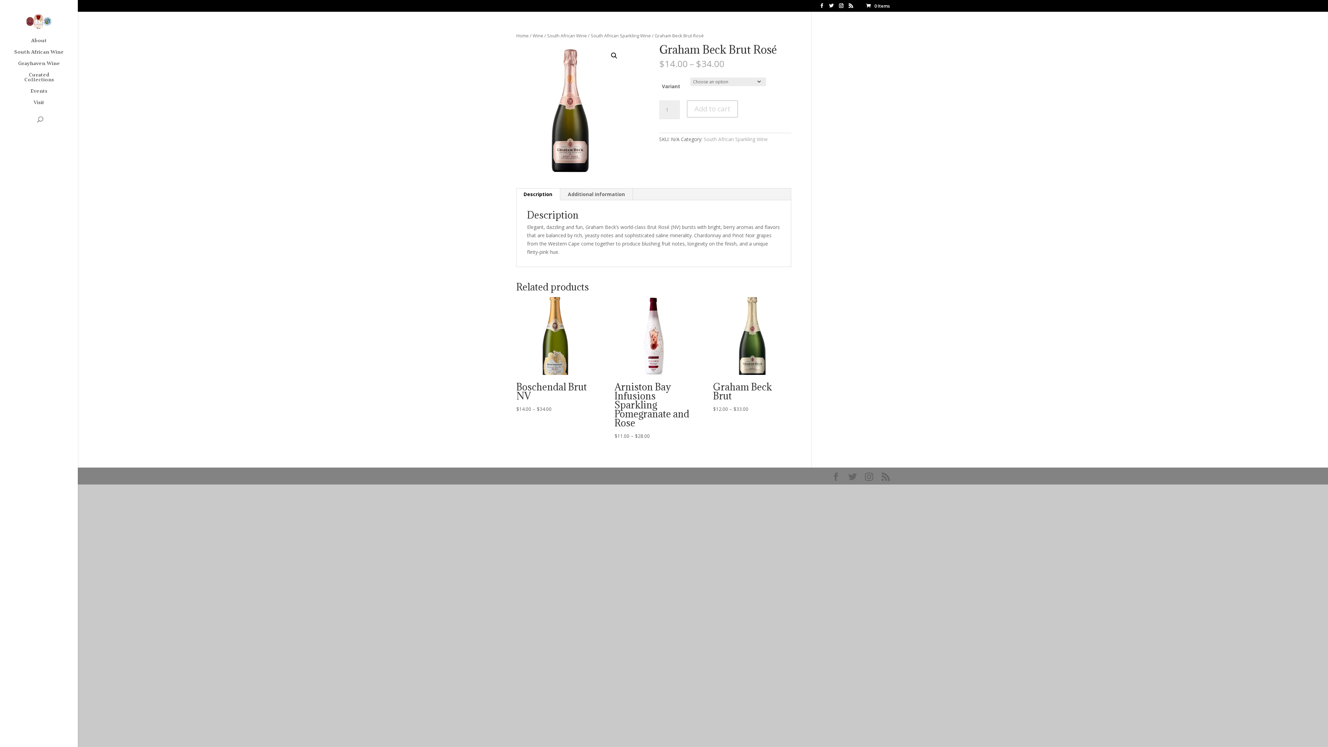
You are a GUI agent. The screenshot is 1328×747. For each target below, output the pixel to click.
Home (522, 36)
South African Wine (39, 53)
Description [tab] (538, 194)
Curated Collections (39, 78)
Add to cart (712, 108)
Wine (538, 36)
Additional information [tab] (596, 194)
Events (38, 92)
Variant (671, 86)
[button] (614, 55)
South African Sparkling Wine (621, 36)
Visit (39, 104)
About (39, 42)
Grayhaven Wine (39, 65)
